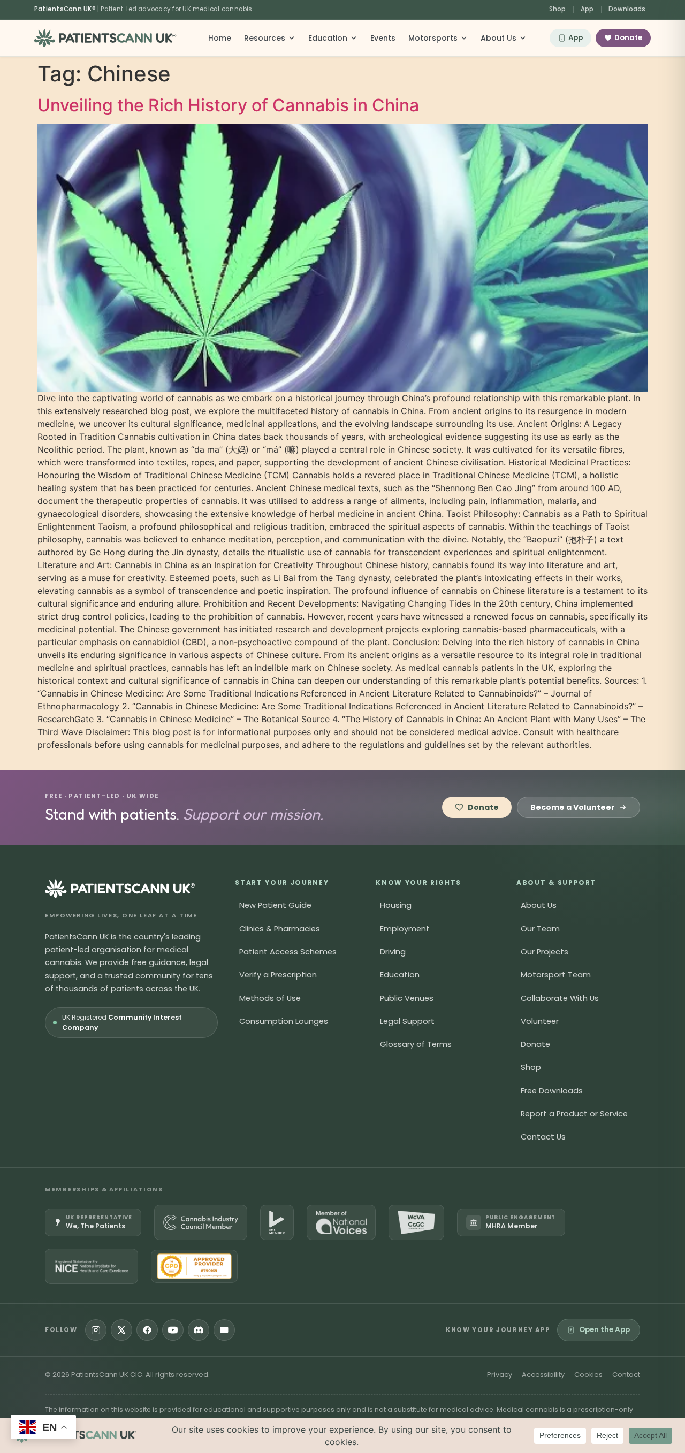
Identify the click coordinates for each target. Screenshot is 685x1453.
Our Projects (544, 951)
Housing (396, 905)
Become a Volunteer (572, 807)
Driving (393, 951)
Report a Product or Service (574, 1113)
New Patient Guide (275, 905)
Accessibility (543, 1374)
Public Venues (406, 998)
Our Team (540, 928)
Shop (557, 9)
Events (382, 38)
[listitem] (93, 1222)
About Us (498, 38)
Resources (264, 38)
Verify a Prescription (278, 974)
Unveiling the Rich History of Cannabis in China (228, 105)
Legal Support (407, 1021)
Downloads (626, 9)
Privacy (499, 1374)
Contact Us (543, 1136)
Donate (628, 38)
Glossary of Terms (416, 1044)
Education (327, 38)
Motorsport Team (556, 974)
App (587, 9)
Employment (405, 928)
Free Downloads (552, 1090)
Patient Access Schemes (288, 951)
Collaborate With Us (560, 998)
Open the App (604, 1330)
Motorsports (433, 38)
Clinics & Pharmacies (279, 928)
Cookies (588, 1374)
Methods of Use (270, 998)
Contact (626, 1374)
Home (219, 38)
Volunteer (540, 1021)
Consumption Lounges (283, 1021)
